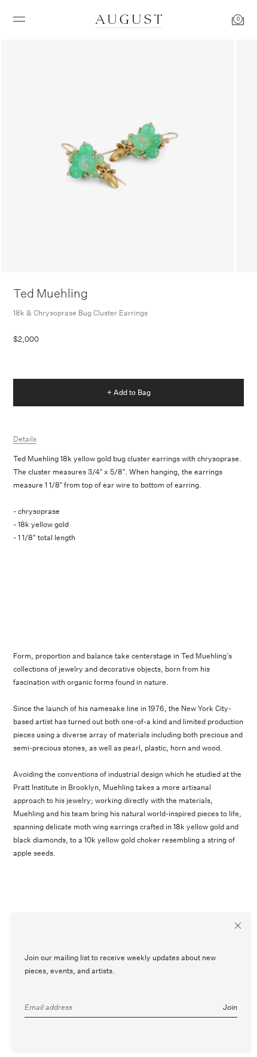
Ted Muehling (50, 293)
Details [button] (24, 439)
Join (230, 1007)
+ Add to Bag (129, 392)
